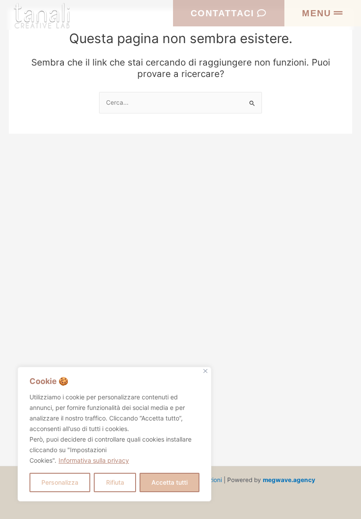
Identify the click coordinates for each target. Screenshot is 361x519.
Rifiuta (115, 482)
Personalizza (59, 482)
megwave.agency (290, 479)
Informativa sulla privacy (94, 460)
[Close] (205, 371)
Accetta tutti (169, 482)
